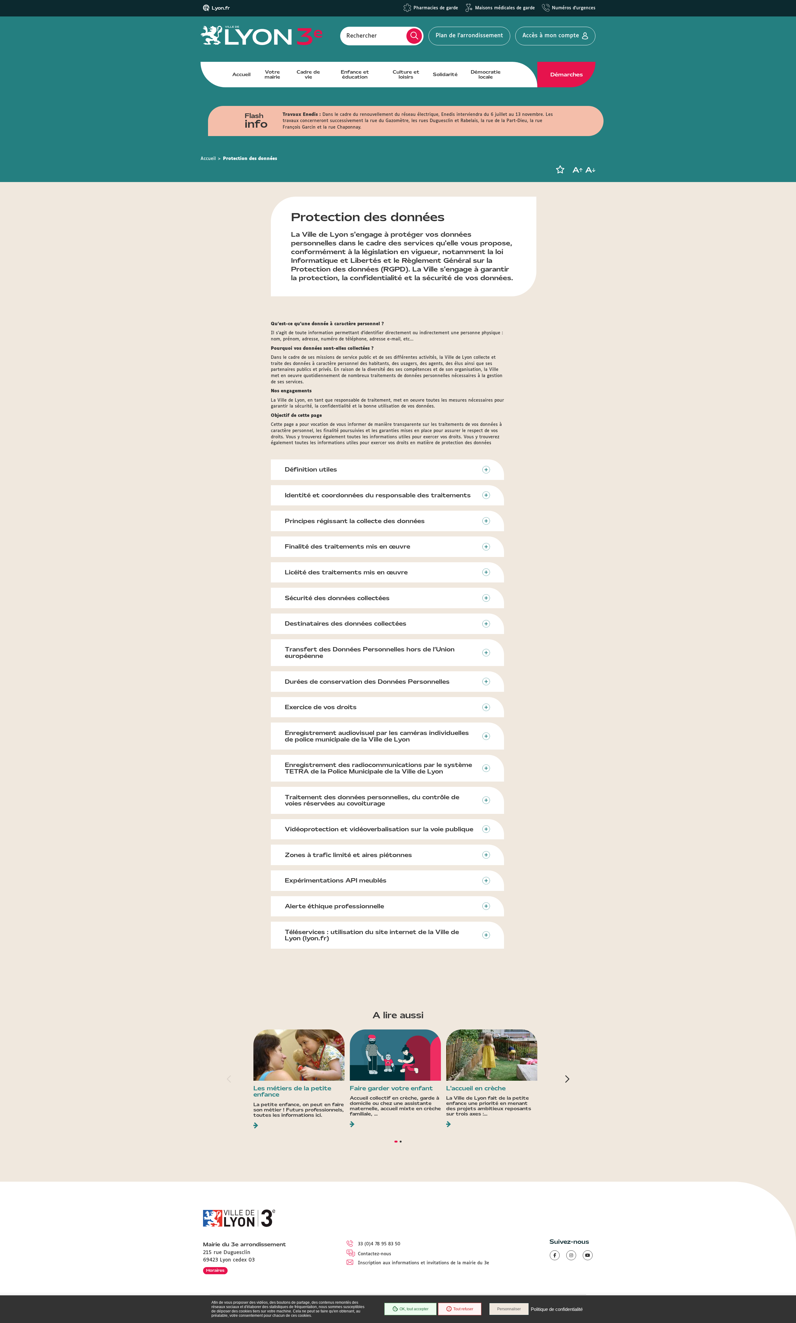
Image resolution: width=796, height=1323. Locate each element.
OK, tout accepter (414, 1309)
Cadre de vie (308, 74)
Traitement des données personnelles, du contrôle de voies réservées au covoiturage (372, 800)
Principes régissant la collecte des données (355, 521)
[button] (560, 169)
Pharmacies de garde (436, 8)
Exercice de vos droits (321, 707)
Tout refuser (463, 1309)
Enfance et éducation (355, 74)
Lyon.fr (221, 8)
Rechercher (361, 36)
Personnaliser (509, 1309)
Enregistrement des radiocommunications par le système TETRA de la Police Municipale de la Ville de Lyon (378, 768)
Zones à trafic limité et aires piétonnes (348, 855)
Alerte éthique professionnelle (334, 906)
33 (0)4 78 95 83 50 (379, 1244)
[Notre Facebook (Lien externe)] (555, 1255)
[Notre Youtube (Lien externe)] (588, 1255)
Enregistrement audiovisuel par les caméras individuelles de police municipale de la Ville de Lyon (377, 736)
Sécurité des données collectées (337, 598)
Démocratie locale (486, 74)
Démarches (566, 74)
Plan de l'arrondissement (469, 36)
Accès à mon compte (550, 36)
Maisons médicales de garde (505, 8)
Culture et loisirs (406, 74)
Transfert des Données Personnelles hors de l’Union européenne (370, 652)
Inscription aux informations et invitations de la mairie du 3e (423, 1263)
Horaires (215, 1270)
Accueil (241, 74)
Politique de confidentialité (557, 1309)
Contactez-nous (374, 1254)
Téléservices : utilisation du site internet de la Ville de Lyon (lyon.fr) (372, 935)
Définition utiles (311, 469)
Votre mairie (272, 74)
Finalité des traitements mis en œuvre (347, 546)
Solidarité (445, 74)
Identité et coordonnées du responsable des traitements (378, 495)
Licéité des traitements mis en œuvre (346, 572)
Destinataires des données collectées (345, 623)
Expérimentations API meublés (335, 880)
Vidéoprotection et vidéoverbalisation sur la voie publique (379, 829)
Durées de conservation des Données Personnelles (367, 681)
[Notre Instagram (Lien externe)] (571, 1255)
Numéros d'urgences (573, 8)
